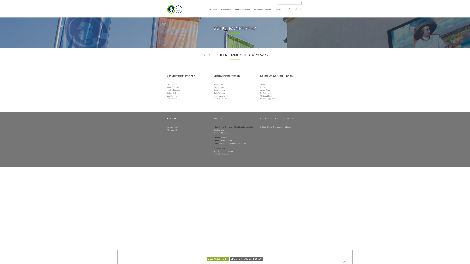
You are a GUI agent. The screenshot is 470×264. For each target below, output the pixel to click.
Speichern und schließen (246, 259)
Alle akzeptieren (218, 259)
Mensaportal (172, 130)
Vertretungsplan (173, 127)
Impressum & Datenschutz (276, 118)
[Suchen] (301, 3)
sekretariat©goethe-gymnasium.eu (232, 143)
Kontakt (218, 118)
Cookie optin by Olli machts (343, 262)
